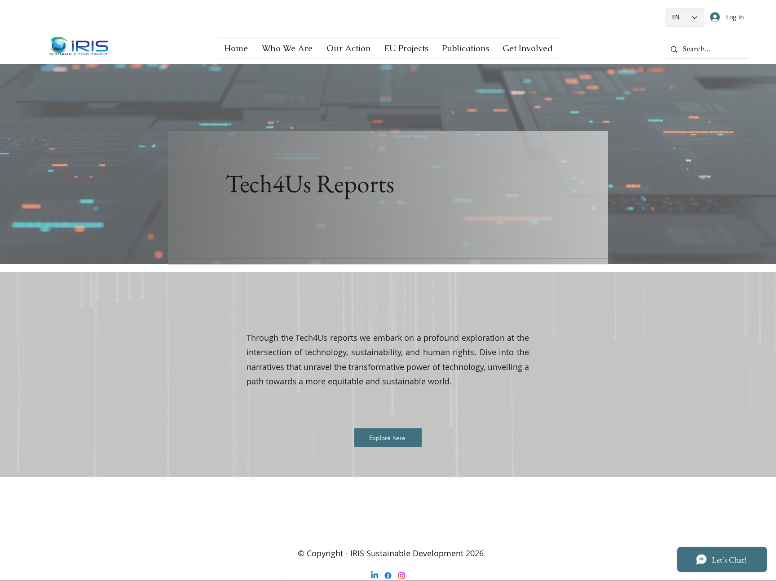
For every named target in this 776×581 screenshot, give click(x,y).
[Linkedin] (374, 575)
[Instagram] (401, 575)
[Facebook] (388, 575)
